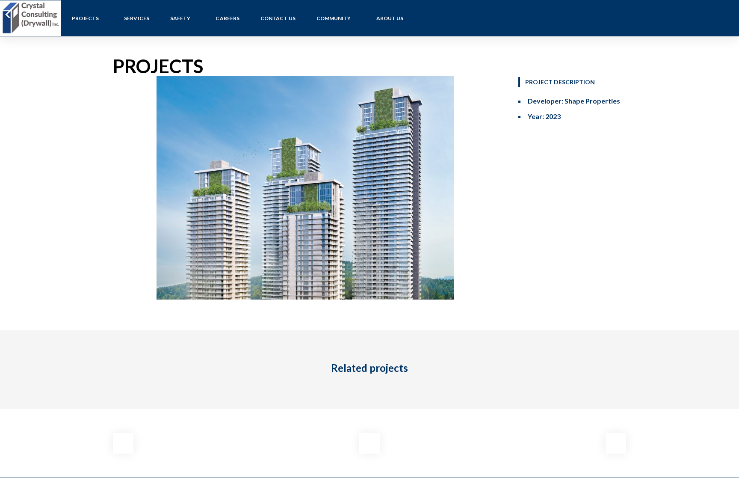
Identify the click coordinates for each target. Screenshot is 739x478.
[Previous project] (123, 443)
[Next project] (616, 443)
